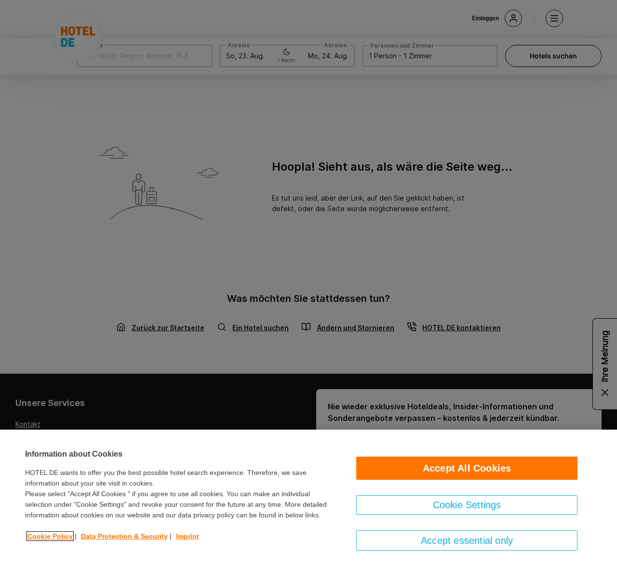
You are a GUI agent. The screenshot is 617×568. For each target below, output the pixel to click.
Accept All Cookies (467, 468)
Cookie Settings (467, 505)
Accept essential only (467, 540)
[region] (308, 499)
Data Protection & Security (124, 536)
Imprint (187, 536)
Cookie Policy (50, 536)
